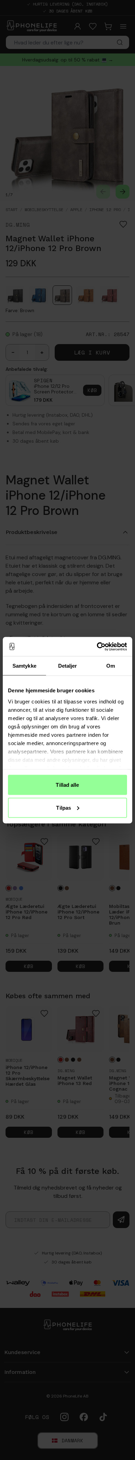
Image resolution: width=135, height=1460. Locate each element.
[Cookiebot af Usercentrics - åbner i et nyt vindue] (97, 646)
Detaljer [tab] (67, 666)
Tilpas (63, 807)
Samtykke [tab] (24, 666)
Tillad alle (67, 785)
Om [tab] (110, 666)
